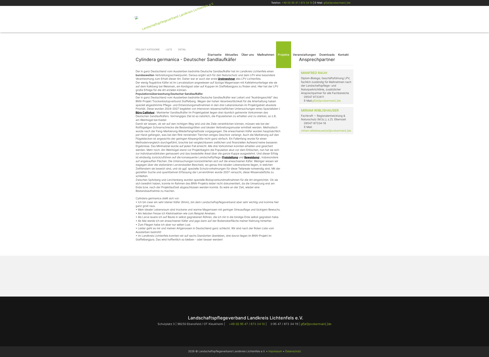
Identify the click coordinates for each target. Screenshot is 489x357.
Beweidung (251, 157)
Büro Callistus (145, 112)
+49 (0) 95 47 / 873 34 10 (297, 2)
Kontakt (343, 54)
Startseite (215, 54)
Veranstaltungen (304, 54)
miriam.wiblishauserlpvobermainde (326, 130)
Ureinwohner (226, 78)
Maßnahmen (265, 54)
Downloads (327, 54)
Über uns (247, 54)
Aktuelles (231, 54)
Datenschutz (293, 351)
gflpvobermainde (337, 2)
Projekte (283, 54)
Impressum (275, 351)
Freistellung (230, 157)
